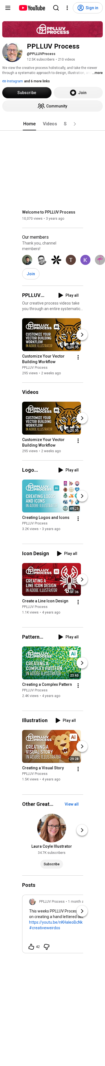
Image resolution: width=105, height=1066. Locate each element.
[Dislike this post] (46, 946)
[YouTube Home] (32, 8)
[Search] (56, 7)
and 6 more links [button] (37, 81)
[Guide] (7, 7)
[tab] (29, 124)
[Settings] (67, 7)
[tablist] (53, 124)
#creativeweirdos (44, 928)
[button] (74, 124)
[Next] (82, 334)
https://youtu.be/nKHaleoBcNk (56, 922)
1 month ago (78, 902)
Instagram (14, 81)
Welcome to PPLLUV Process (48, 212)
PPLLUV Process (35, 368)
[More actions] (78, 357)
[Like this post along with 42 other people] (31, 946)
